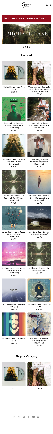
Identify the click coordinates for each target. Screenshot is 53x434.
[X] (24, 417)
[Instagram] (15, 417)
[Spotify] (38, 417)
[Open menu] (3, 5)
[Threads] (19, 417)
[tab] (23, 47)
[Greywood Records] (26, 5)
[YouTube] (33, 417)
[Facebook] (29, 417)
